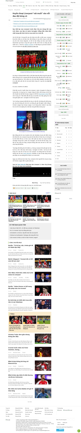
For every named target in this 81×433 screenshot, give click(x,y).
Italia (34, 5)
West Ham (58, 99)
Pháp (39, 5)
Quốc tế (42, 5)
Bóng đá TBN (18, 414)
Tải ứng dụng (60, 408)
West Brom (58, 37)
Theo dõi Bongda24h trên (39, 18)
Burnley (68, 37)
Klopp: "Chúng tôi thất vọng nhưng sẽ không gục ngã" (25, 26)
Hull (57, 158)
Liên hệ (58, 422)
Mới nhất (38, 2)
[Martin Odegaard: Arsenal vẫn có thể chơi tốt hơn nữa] (43, 263)
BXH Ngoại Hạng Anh (54, 9)
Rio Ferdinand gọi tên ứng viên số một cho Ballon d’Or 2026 (64, 174)
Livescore (27, 416)
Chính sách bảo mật (49, 412)
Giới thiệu (47, 408)
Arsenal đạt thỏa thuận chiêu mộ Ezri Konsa (64, 169)
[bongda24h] (7, 5)
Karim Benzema (27, 153)
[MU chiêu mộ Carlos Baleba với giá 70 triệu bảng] (43, 393)
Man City (36, 188)
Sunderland (69, 53)
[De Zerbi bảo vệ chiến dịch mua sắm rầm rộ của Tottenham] (43, 304)
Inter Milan (21, 277)
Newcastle (58, 31)
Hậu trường (27, 414)
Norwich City (69, 73)
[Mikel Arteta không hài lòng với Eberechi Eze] (43, 365)
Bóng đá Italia (18, 416)
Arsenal (14, 250)
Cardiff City (69, 80)
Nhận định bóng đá (29, 410)
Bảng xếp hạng (38, 413)
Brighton (24, 393)
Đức (36, 5)
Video (68, 5)
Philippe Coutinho (28, 44)
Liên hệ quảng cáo (48, 414)
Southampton (57, 92)
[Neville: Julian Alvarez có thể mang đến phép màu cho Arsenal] (43, 291)
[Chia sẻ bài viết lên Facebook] (9, 14)
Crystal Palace (68, 50)
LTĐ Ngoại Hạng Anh (35, 9)
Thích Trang (57, 198)
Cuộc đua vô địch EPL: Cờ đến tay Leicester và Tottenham (25, 228)
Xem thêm (30, 401)
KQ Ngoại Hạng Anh (45, 9)
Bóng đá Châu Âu (19, 412)
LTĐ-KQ (47, 5)
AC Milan (27, 277)
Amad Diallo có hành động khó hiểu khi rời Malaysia (29, 327)
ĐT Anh (27, 9)
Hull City (58, 46)
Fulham (58, 155)
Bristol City (69, 66)
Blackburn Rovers (58, 77)
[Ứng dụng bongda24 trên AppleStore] (70, 410)
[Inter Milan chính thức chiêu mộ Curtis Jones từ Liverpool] (43, 277)
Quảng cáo (65, 422)
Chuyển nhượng (63, 5)
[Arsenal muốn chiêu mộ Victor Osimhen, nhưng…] (43, 352)
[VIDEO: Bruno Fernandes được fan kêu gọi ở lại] (43, 320)
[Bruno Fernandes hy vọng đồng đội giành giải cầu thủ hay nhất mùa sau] (15, 320)
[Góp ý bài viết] (9, 23)
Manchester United (43, 94)
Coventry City (20, 250)
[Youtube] (73, 419)
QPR (59, 87)
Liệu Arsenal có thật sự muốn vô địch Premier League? (24, 237)
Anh (24, 5)
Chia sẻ (70, 198)
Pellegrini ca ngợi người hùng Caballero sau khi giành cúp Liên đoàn (29, 23)
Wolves (68, 83)
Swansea (58, 94)
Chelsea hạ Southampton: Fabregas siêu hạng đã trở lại (24, 235)
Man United (69, 46)
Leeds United (69, 56)
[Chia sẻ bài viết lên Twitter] (9, 17)
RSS (57, 419)
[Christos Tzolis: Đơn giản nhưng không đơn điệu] (43, 339)
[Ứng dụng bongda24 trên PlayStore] (65, 410)
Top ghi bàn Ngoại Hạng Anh (67, 9)
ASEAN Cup (15, 5)
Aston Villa (69, 25)
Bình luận (51, 5)
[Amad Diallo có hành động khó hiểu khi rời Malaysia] (29, 320)
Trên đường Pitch (47, 2)
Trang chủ (8, 408)
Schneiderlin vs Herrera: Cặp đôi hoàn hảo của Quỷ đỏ (24, 232)
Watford (68, 103)
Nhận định (56, 5)
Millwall (58, 73)
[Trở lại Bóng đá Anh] (9, 25)
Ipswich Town (57, 53)
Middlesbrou (69, 76)
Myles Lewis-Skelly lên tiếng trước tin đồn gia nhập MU (64, 179)
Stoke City (69, 92)
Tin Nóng (7, 410)
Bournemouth (69, 28)
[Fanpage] (68, 419)
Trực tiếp (7, 416)
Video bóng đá (21, 164)
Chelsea (58, 146)
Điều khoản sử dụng (49, 410)
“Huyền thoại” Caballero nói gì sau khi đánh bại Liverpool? (26, 21)
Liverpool (28, 188)
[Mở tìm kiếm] (65, 2)
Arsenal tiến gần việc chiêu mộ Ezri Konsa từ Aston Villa (63, 184)
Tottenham (15, 304)
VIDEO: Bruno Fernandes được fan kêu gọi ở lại (42, 327)
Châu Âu (30, 5)
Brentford (58, 60)
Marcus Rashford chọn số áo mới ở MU (64, 188)
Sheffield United (69, 95)
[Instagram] (70, 419)
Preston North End (58, 84)
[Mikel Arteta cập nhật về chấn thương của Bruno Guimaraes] (43, 379)
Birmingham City (57, 67)
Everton (58, 49)
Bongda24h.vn (70, 427)
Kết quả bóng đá (38, 411)
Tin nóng (10, 5)
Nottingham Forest (58, 57)
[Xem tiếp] (64, 161)
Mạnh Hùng (35, 182)
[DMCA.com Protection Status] (60, 431)
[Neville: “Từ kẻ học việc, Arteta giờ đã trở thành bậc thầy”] (43, 250)
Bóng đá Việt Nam (19, 408)
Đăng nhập (73, 2)
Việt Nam (20, 5)
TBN (26, 5)
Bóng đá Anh (18, 410)
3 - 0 (63, 43)
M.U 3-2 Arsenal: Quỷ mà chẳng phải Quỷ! (20, 230)
